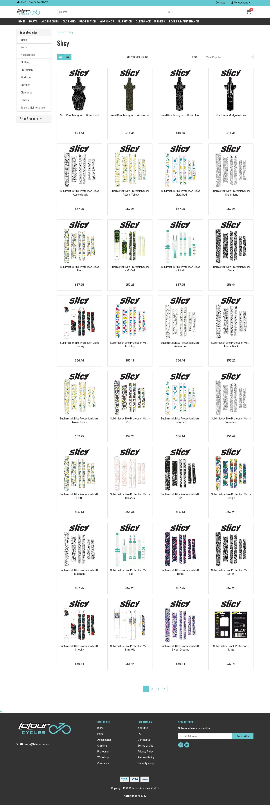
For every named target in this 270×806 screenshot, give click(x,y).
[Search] (169, 12)
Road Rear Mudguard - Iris (231, 115)
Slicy (70, 32)
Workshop (107, 21)
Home (60, 32)
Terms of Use (145, 745)
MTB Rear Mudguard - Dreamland (79, 115)
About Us (143, 728)
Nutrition (125, 21)
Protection (87, 21)
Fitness (159, 21)
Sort (194, 57)
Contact (220, 2)
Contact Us (144, 739)
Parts (33, 21)
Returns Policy (146, 757)
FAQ (140, 733)
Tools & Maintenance (184, 21)
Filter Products (28, 119)
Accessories (50, 21)
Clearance (143, 21)
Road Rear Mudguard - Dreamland (180, 115)
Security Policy (146, 763)
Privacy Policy (146, 751)
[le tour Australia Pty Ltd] (28, 11)
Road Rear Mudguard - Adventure (130, 115)
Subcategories (28, 32)
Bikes (22, 21)
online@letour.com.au (36, 744)
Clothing (69, 21)
